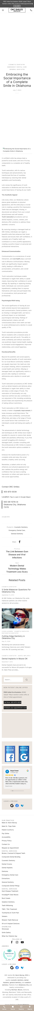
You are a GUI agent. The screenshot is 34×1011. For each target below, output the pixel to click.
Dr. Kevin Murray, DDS (20, 975)
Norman (14, 990)
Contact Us (6, 844)
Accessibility (6, 837)
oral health (16, 259)
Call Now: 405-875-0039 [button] (12, 702)
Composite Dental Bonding (11, 857)
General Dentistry (17, 69)
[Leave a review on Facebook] (17, 805)
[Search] (26, 679)
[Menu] (3, 10)
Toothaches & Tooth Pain (10, 913)
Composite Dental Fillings (10, 886)
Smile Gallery (6, 932)
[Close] (32, 3)
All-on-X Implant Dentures (10, 923)
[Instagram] (17, 942)
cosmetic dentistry (17, 980)
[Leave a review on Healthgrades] (22, 805)
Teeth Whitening (7, 905)
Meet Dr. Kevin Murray (9, 823)
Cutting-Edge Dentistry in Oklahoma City (13, 637)
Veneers (4, 916)
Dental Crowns (7, 864)
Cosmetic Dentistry (17, 64)
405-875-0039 (10, 492)
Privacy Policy (7, 841)
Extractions (6, 878)
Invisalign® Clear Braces (10, 895)
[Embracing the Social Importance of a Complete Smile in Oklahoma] (17, 150)
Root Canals (6, 898)
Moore (20, 990)
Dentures (5, 871)
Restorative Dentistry (10, 633)
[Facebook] (19, 542)
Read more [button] (8, 786)
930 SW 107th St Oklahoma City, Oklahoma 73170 (15, 504)
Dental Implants (24, 655)
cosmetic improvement (22, 410)
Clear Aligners (7, 631)
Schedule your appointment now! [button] (15, 708)
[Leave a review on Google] (12, 805)
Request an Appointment (10, 848)
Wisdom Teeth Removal (10, 920)
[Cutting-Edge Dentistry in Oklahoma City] (17, 618)
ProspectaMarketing (23, 1004)
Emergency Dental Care (17, 67)
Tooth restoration (8, 217)
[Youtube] (22, 942)
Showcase (5, 929)
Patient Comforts (8, 830)
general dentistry (15, 982)
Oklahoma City (24, 985)
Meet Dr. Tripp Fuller (9, 826)
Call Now (17, 6)
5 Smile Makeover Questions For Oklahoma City (16, 590)
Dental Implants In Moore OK (15, 659)
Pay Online (5, 833)
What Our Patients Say (9, 936)
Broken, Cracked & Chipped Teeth (13, 853)
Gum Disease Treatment (10, 891)
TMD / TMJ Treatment (9, 909)
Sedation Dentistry (8, 902)
